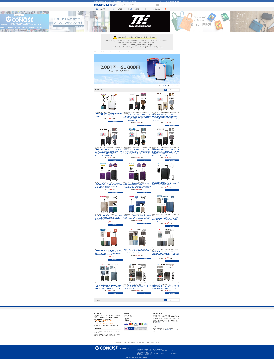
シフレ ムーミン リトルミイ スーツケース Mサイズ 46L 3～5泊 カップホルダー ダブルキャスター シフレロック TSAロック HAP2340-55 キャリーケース (137, 285)
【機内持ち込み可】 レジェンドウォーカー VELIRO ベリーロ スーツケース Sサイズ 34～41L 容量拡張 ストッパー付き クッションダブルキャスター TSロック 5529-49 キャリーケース (137, 250)
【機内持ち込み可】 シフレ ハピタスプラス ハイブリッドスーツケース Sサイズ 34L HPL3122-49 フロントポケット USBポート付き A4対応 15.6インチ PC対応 (165, 183)
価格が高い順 (172, 85)
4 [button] (137, 33)
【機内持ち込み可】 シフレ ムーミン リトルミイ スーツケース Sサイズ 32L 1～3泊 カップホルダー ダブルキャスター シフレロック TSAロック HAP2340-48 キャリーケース (165, 285)
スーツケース (113, 51)
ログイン (161, 1)
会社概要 (172, 1)
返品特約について (140, 342)
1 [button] (130, 33)
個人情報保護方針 (131, 342)
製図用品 (137, 9)
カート (171, 9)
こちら (159, 322)
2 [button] (132, 33)
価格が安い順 (165, 85)
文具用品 (120, 9)
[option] (87, 21)
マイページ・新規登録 (154, 9)
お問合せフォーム (170, 329)
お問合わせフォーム (155, 342)
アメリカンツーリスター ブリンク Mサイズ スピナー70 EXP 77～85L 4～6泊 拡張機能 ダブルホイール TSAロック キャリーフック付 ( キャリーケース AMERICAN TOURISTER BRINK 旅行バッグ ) (109, 217)
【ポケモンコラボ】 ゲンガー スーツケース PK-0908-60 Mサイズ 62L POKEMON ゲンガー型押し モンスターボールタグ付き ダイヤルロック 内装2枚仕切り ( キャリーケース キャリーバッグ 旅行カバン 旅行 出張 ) (109, 185)
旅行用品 (102, 9)
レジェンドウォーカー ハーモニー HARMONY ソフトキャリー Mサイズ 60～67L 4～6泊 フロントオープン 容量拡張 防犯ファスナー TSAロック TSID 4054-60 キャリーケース (108, 285)
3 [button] (135, 33)
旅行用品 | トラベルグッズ (106, 51)
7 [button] (143, 33)
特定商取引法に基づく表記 (120, 342)
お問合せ (177, 1)
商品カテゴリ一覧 (97, 51)
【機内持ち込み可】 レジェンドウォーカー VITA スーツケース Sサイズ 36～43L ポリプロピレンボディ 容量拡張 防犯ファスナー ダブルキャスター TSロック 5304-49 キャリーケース (165, 252)
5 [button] (139, 33)
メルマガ (167, 1)
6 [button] (141, 33)
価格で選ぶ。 (119, 51)
